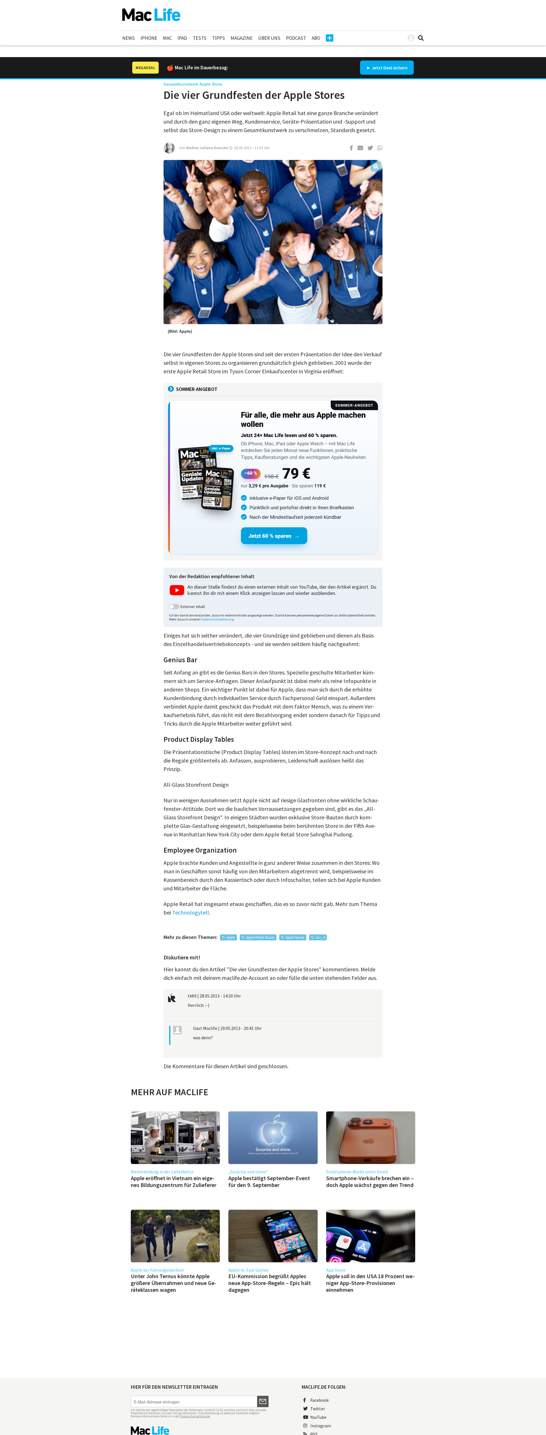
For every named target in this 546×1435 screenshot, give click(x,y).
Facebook (319, 1400)
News (128, 38)
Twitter (317, 1408)
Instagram (320, 1425)
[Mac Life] (200, 1430)
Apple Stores (295, 937)
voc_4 (320, 937)
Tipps (218, 38)
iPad (182, 38)
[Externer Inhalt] (174, 606)
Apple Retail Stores (260, 937)
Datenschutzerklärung (217, 619)
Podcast (296, 38)
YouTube (318, 1417)
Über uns (269, 38)
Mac (167, 38)
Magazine (242, 38)
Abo (316, 38)
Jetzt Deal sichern (390, 67)
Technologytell (190, 912)
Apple (230, 937)
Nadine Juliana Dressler (207, 147)
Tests (199, 38)
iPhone (148, 38)
